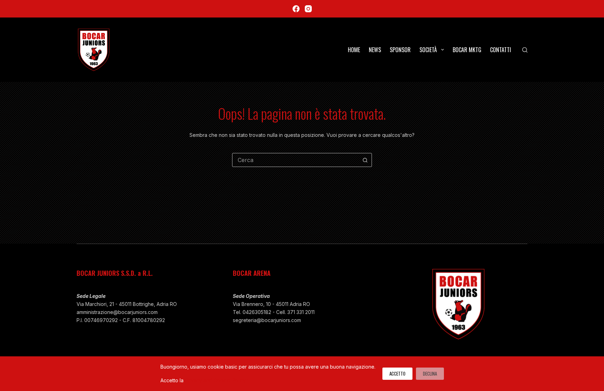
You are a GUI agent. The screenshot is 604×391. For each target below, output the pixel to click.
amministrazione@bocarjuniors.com (117, 312)
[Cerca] (524, 50)
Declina (430, 373)
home (354, 50)
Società (428, 50)
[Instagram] (308, 8)
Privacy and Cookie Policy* (216, 380)
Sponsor (400, 50)
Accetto (397, 373)
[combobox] (295, 160)
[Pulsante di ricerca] (365, 160)
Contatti (500, 50)
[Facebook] (296, 8)
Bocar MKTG (467, 50)
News (375, 50)
